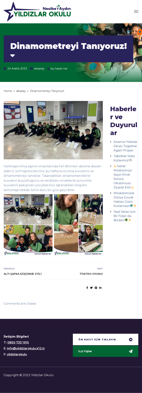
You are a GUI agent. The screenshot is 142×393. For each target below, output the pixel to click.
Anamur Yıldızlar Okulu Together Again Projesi (126, 146)
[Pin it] (96, 287)
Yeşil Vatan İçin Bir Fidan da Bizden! (125, 216)
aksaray (39, 68)
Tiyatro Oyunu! (91, 274)
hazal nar (61, 68)
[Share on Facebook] (87, 287)
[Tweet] (91, 287)
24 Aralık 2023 (17, 68)
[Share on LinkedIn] (100, 287)
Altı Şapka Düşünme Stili (22, 274)
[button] (105, 340)
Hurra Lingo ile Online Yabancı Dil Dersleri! (39, 384)
